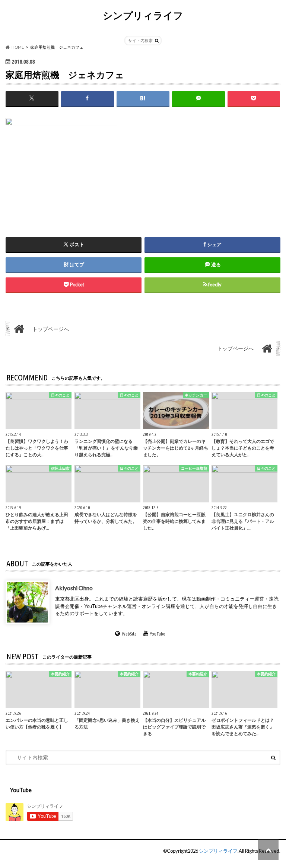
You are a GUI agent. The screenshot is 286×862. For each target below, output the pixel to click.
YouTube (157, 633)
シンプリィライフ (143, 15)
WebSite (129, 633)
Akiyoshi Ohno (74, 587)
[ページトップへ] (268, 849)
